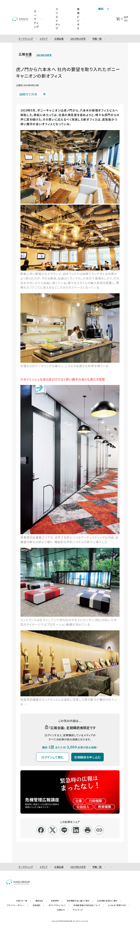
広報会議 (59, 38)
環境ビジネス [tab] (78, 18)
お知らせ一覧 (23, 900)
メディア (44, 38)
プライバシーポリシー (17, 905)
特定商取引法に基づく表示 (80, 900)
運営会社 (41, 900)
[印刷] (87, 830)
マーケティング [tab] (36, 18)
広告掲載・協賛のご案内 (109, 900)
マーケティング (25, 38)
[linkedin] (76, 830)
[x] (52, 830)
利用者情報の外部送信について (89, 905)
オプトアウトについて (58, 905)
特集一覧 (97, 38)
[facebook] (41, 830)
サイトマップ (78, 909)
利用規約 (38, 905)
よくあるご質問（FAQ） (119, 905)
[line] (64, 830)
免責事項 (56, 900)
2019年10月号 (78, 38)
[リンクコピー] (99, 830)
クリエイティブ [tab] (58, 18)
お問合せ (62, 909)
